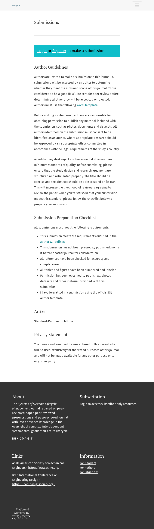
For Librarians (89, 472)
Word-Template (87, 105)
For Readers (88, 463)
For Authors (87, 467)
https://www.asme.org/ (44, 467)
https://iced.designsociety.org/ (33, 484)
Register (59, 50)
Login (42, 50)
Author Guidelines (52, 242)
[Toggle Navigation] (137, 5)
